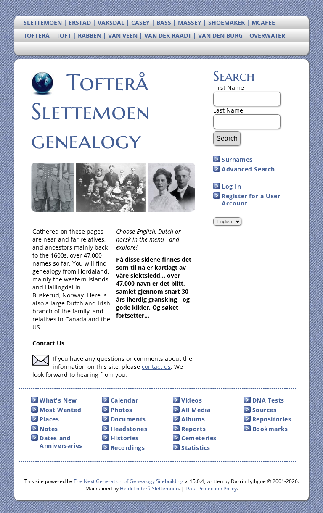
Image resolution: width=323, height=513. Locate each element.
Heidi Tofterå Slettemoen (149, 488)
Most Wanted (61, 410)
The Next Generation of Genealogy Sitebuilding (128, 481)
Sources (264, 410)
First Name (228, 88)
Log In (231, 186)
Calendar (124, 400)
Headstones (129, 429)
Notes (49, 429)
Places (49, 419)
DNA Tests (268, 400)
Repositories (271, 419)
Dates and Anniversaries (61, 442)
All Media (195, 410)
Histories (125, 438)
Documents (128, 419)
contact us (156, 367)
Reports (193, 429)
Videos (191, 400)
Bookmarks (270, 429)
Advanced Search (248, 169)
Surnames (237, 159)
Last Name (228, 110)
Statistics (195, 448)
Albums (193, 419)
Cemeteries (199, 438)
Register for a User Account (251, 200)
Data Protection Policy (211, 488)
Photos (122, 410)
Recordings (128, 448)
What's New (58, 400)
